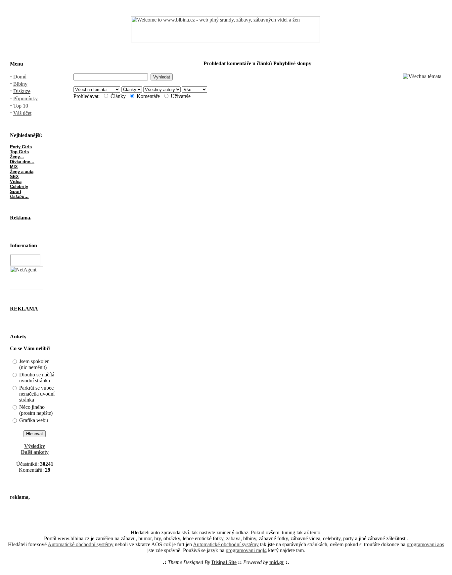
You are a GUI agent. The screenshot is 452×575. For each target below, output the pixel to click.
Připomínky (25, 98)
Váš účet (22, 113)
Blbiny (20, 84)
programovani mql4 (246, 550)
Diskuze (21, 91)
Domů (19, 76)
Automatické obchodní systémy (80, 544)
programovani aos (425, 544)
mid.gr (276, 562)
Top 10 (20, 106)
